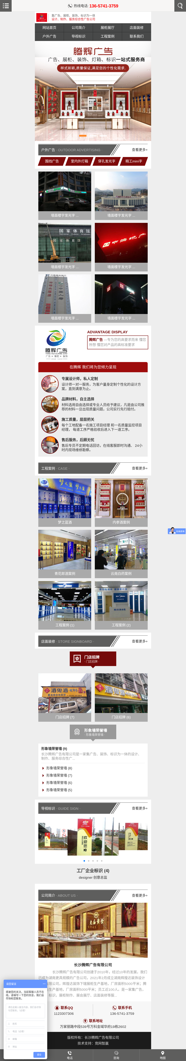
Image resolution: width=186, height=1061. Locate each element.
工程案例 (107, 36)
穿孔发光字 (106, 161)
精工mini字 (134, 161)
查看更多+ (140, 150)
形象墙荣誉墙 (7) (59, 775)
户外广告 (49, 36)
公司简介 (78, 28)
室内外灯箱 (79, 161)
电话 (70, 1058)
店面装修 (136, 28)
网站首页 (49, 28)
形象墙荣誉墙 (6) (59, 783)
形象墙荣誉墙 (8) (59, 768)
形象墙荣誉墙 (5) (59, 790)
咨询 (116, 1058)
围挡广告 (52, 161)
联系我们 (136, 36)
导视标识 (78, 36)
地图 (163, 1058)
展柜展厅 (107, 28)
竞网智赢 (102, 1043)
